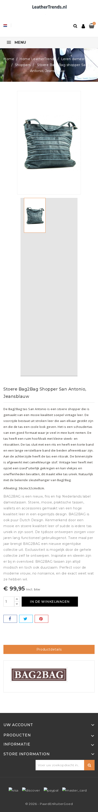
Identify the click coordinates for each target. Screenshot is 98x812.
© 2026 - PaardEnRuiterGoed (49, 804)
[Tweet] (26, 619)
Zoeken (89, 765)
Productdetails (49, 649)
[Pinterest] (41, 619)
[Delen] (10, 619)
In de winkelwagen (50, 602)
